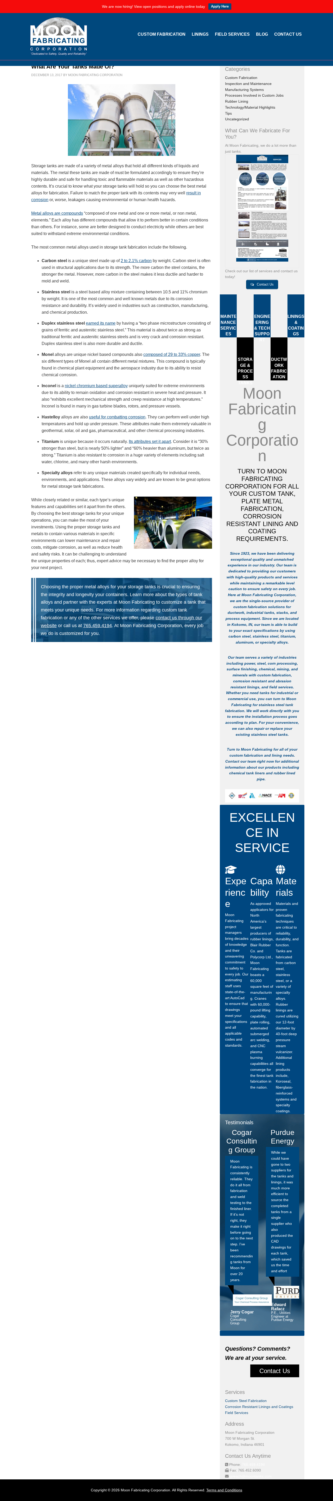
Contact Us (274, 1370)
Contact (232, 761)
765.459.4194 (97, 625)
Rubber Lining (236, 101)
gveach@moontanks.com (251, 1476)
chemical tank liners (247, 773)
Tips (228, 113)
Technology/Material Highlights (250, 107)
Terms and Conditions (224, 1490)
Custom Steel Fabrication (246, 1401)
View (262, 211)
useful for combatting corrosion (117, 417)
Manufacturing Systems (244, 90)
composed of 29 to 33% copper (171, 354)
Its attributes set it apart (150, 441)
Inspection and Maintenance (248, 84)
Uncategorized (237, 119)
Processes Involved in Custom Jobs (254, 95)
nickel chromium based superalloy (96, 386)
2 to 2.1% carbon (136, 260)
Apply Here (220, 6)
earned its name (101, 323)
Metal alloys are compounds (57, 213)
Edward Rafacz (278, 1306)
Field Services (236, 1413)
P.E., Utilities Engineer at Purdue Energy (282, 1316)
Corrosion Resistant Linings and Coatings (259, 1407)
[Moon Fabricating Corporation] (58, 52)
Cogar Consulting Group (238, 1319)
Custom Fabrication (241, 78)
